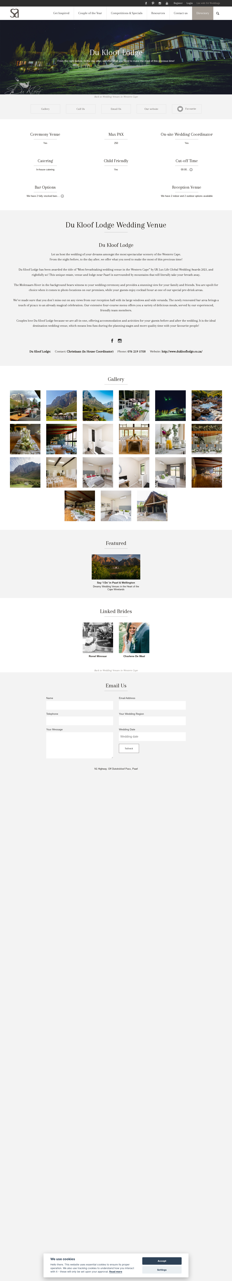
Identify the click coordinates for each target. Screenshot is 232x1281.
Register (178, 3)
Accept (162, 1261)
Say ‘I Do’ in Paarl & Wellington (116, 583)
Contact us (181, 13)
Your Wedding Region (131, 714)
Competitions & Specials (126, 13)
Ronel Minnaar (98, 656)
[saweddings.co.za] (17, 13)
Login (190, 3)
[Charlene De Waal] (134, 637)
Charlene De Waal (134, 656)
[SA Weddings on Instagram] (160, 2)
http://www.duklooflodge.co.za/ (182, 351)
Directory (202, 13)
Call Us (80, 109)
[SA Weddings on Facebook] (146, 2)
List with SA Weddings (208, 3)
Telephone (52, 714)
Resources (158, 13)
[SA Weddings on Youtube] (167, 2)
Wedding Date (127, 729)
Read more (115, 1271)
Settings (162, 1269)
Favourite (189, 108)
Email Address (127, 698)
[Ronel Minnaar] (98, 637)
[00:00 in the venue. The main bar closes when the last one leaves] (191, 169)
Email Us (116, 109)
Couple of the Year (90, 13)
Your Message (54, 729)
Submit (129, 748)
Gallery (45, 109)
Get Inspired (61, 13)
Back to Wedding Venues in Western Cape (116, 96)
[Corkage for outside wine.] (62, 196)
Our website (151, 109)
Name (49, 698)
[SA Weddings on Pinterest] (153, 2)
